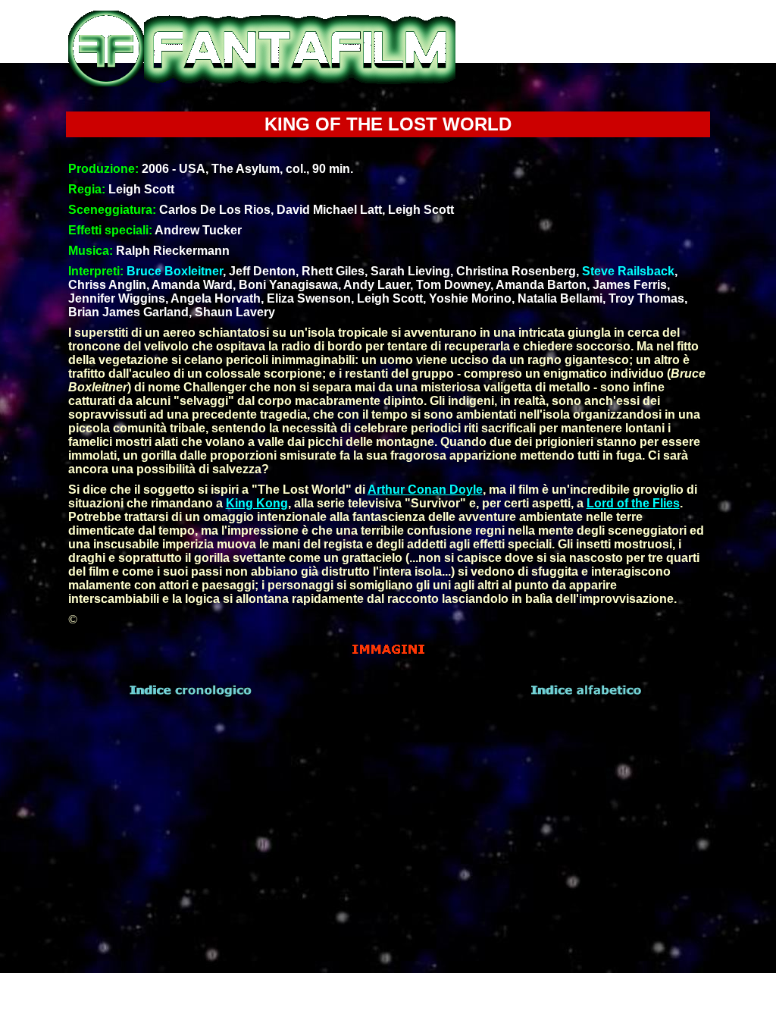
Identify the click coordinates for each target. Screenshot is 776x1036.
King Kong (257, 503)
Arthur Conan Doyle (425, 489)
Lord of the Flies (633, 503)
